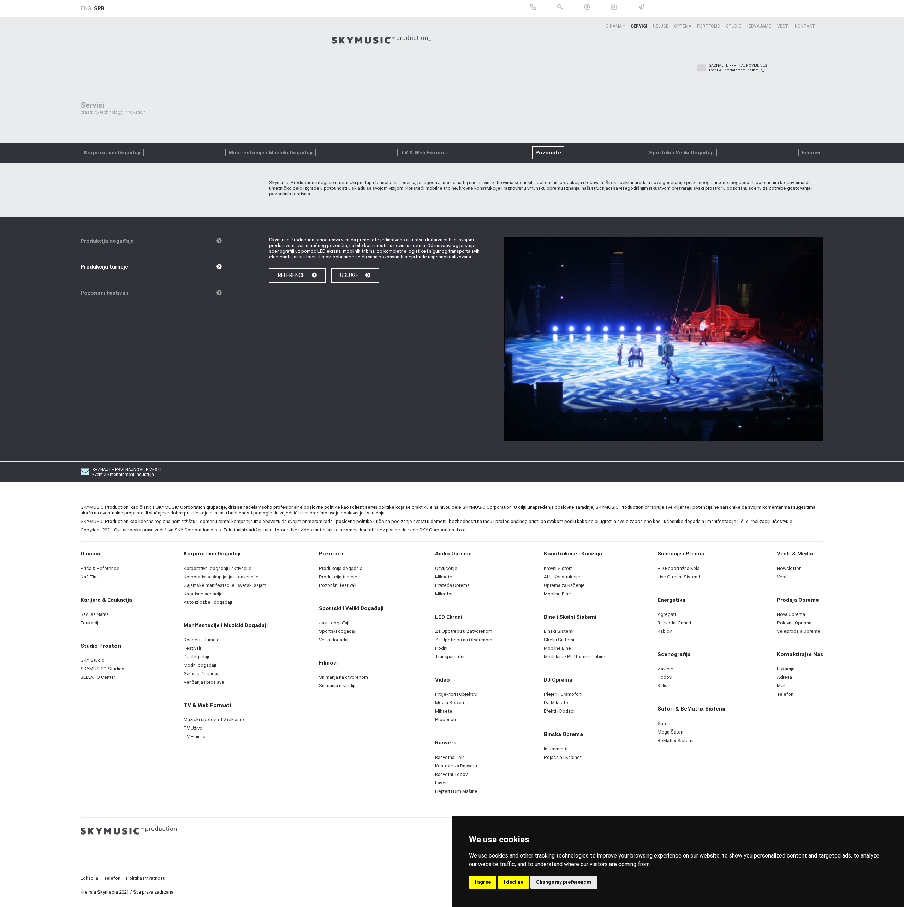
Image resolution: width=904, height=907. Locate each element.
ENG (86, 8)
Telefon (112, 878)
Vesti (783, 26)
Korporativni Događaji (112, 152)
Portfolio (708, 26)
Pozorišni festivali (104, 293)
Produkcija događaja (107, 241)
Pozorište (548, 152)
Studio (734, 26)
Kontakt (805, 26)
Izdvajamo (759, 26)
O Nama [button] (614, 26)
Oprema (682, 26)
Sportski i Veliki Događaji (681, 152)
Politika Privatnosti (146, 878)
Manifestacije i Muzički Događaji (270, 152)
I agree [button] (483, 882)
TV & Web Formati (424, 152)
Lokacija (89, 878)
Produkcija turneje (104, 267)
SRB (99, 8)
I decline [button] (513, 882)
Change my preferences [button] (564, 882)
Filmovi (811, 152)
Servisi (639, 26)
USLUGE (350, 275)
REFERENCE (292, 275)
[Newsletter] (701, 68)
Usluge (660, 26)
